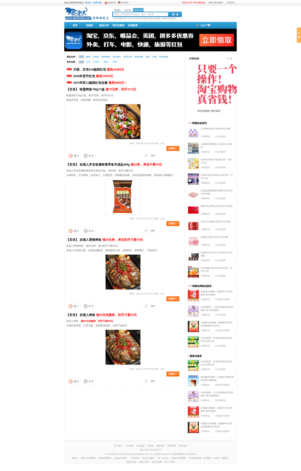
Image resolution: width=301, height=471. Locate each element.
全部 (81, 57)
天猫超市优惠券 (168, 18)
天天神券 (135, 458)
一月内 (114, 62)
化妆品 (96, 57)
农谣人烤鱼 (108, 315)
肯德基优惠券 (105, 458)
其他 (154, 57)
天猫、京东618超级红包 (98, 69)
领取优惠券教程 (216, 2)
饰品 (148, 57)
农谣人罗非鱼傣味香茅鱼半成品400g (121, 164)
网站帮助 (172, 446)
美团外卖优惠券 (222, 385)
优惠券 (89, 25)
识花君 (150, 446)
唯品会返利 (157, 462)
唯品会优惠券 (154, 18)
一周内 (105, 62)
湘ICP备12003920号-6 (150, 450)
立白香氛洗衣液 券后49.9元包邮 (215, 128)
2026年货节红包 (93, 76)
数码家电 (106, 57)
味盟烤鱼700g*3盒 (108, 89)
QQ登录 (124, 2)
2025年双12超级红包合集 (100, 82)
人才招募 (129, 446)
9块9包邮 (163, 57)
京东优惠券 (118, 18)
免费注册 (97, 2)
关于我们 (118, 446)
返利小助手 (144, 462)
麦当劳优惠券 (195, 458)
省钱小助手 (131, 462)
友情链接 (140, 446)
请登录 (88, 2)
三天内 (96, 62)
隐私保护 (160, 446)
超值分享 (104, 25)
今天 (88, 62)
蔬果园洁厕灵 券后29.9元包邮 (214, 237)
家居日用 (128, 57)
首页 (75, 25)
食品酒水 (117, 57)
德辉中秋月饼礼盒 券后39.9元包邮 (217, 206)
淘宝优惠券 (118, 25)
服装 (88, 57)
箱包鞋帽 (139, 57)
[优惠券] (87, 19)
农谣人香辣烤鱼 (111, 239)
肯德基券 (133, 25)
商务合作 (183, 446)
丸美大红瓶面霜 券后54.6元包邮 (215, 221)
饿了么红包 (129, 18)
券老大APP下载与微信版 (193, 2)
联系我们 (231, 2)
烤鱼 (153, 155)
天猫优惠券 (220, 214)
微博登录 (112, 2)
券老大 (75, 458)
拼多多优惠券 (141, 18)
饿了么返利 (169, 462)
